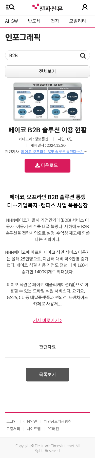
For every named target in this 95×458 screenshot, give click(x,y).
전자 (55, 21)
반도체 (34, 21)
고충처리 (13, 428)
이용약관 (30, 421)
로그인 (11, 421)
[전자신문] (47, 7)
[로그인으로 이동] (85, 7)
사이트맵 (34, 428)
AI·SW (11, 21)
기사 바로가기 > (47, 320)
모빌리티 (77, 21)
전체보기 (47, 71)
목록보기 (47, 374)
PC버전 (53, 428)
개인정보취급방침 (57, 421)
